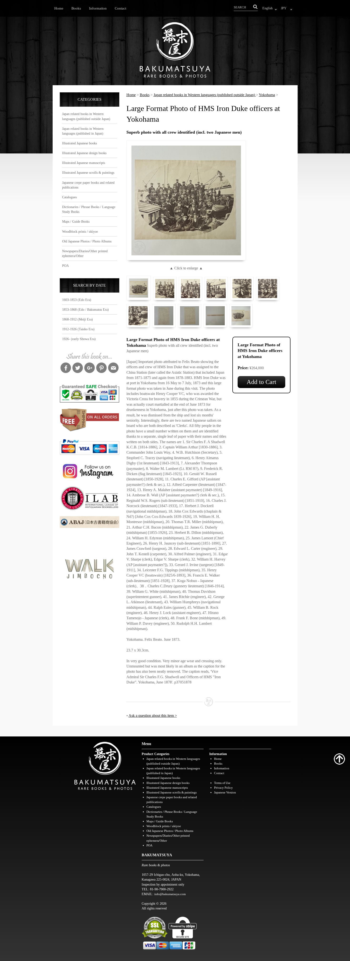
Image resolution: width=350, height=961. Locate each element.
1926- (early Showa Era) (79, 339)
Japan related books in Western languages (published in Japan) (83, 131)
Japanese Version (225, 792)
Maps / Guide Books (76, 221)
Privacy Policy (223, 787)
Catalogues (69, 197)
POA (65, 266)
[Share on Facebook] (66, 368)
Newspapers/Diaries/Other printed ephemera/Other (85, 253)
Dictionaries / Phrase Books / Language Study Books (88, 209)
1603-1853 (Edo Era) (76, 300)
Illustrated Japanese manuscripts (83, 163)
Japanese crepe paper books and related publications (88, 185)
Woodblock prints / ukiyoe (80, 231)
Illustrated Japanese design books (84, 153)
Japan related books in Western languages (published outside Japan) (86, 116)
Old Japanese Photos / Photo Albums (86, 241)
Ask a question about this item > (153, 716)
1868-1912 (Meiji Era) (77, 319)
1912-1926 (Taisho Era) (78, 329)
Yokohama (267, 95)
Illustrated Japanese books (79, 143)
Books (76, 8)
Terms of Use (222, 783)
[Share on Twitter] (78, 368)
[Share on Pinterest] (101, 368)
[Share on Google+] (89, 368)
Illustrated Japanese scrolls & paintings (88, 172)
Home (58, 8)
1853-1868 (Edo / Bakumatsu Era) (85, 309)
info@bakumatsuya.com (170, 894)
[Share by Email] (113, 368)
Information (98, 8)
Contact (120, 8)
